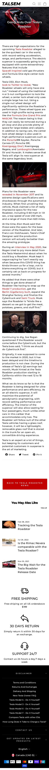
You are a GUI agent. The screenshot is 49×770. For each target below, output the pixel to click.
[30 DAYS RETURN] (24, 619)
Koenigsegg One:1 (13, 146)
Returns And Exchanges (24, 687)
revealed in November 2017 (18, 194)
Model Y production (14, 288)
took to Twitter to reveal (16, 85)
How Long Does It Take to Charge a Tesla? (24, 721)
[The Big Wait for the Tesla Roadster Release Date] (9, 564)
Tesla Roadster (24, 49)
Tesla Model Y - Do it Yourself (24, 713)
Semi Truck (28, 298)
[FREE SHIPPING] (24, 591)
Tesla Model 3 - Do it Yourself (24, 704)
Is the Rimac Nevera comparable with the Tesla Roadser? (32, 547)
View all (44, 508)
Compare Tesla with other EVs (24, 717)
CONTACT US (24, 730)
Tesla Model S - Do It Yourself (24, 700)
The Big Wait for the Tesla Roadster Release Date (31, 568)
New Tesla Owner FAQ (24, 695)
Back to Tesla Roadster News (25, 484)
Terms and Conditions (24, 682)
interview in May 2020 (28, 247)
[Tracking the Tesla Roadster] (9, 524)
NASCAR (7, 118)
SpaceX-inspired (12, 70)
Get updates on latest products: (24, 739)
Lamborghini (25, 149)
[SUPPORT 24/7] (24, 646)
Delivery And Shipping (24, 691)
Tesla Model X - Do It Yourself (24, 708)
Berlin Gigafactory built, (16, 292)
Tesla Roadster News (22, 12)
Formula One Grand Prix (26, 115)
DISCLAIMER (24, 673)
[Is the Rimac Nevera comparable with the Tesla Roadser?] (9, 542)
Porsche (12, 140)
